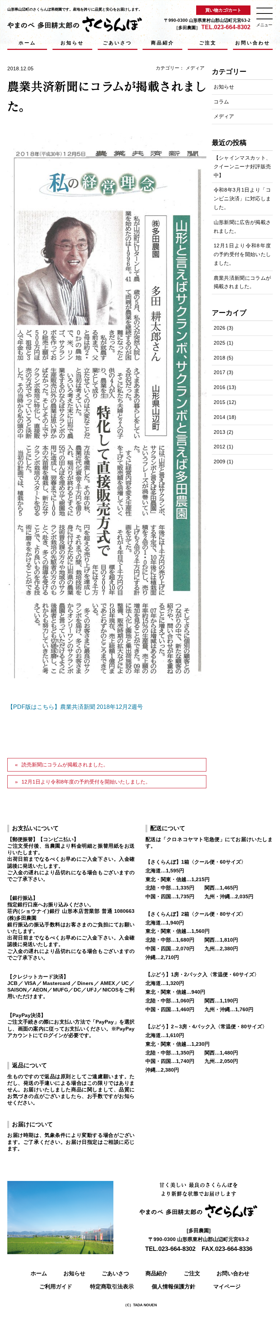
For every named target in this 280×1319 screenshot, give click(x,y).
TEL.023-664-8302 (225, 27)
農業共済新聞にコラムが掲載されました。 (242, 282)
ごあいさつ (117, 43)
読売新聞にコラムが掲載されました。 (65, 765)
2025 (219, 343)
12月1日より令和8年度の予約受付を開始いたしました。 (86, 782)
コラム (221, 102)
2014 (219, 417)
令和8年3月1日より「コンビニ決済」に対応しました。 (242, 198)
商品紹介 (162, 43)
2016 (219, 387)
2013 (219, 432)
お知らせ (72, 43)
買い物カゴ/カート (223, 10)
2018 (219, 358)
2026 (219, 328)
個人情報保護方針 (173, 1286)
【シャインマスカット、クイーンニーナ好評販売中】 (242, 166)
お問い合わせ (252, 43)
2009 (219, 461)
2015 (219, 402)
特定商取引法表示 (112, 1286)
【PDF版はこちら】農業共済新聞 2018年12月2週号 (75, 707)
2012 (219, 447)
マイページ (227, 1286)
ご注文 (208, 43)
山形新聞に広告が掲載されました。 (242, 226)
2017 (219, 372)
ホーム (27, 43)
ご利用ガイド (55, 1286)
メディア (195, 68)
